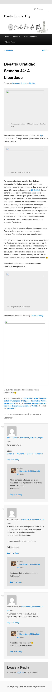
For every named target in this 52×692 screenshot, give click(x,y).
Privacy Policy (10, 42)
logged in (20, 672)
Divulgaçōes (26, 401)
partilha (26, 406)
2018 (24, 398)
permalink (11, 408)
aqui (41, 135)
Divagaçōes (15, 401)
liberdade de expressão (13, 406)
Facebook (29, 453)
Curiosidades (32, 398)
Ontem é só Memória (15, 453)
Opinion (43, 401)
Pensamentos (9, 403)
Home (7, 36)
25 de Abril (35, 189)
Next (45, 50)
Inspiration (35, 401)
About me (16, 36)
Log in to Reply (13, 459)
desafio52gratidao (39, 403)
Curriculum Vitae (30, 36)
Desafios (42, 398)
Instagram (39, 453)
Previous (8, 50)
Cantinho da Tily (17, 16)
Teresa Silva (12, 437)
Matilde (32, 83)
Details (7, 401)
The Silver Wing (36, 315)
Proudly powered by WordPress (32, 686)
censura (27, 403)
